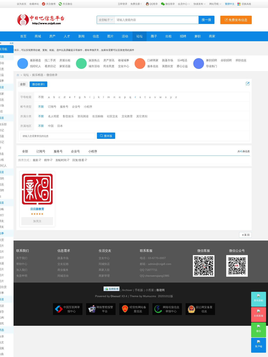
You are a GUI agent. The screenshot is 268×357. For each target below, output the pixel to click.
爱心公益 (182, 66)
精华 (47, 160)
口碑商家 (152, 60)
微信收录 (51, 74)
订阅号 (52, 106)
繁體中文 (229, 4)
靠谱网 (160, 290)
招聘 (183, 36)
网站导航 (214, 4)
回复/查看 (78, 160)
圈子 (154, 36)
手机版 (139, 290)
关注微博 (51, 4)
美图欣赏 (167, 66)
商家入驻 (104, 269)
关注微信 (67, 4)
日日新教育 (37, 209)
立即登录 (122, 4)
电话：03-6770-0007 (153, 258)
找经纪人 (35, 66)
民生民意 (108, 66)
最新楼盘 (35, 60)
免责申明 (21, 275)
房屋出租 (64, 60)
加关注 (37, 221)
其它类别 (141, 116)
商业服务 (62, 269)
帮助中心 (21, 263)
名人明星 (53, 116)
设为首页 (21, 4)
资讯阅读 (82, 116)
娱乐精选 (37, 74)
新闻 (81, 36)
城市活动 (94, 66)
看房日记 (50, 66)
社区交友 (112, 116)
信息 (96, 36)
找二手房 (50, 60)
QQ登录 (153, 4)
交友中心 (123, 66)
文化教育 (127, 116)
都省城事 (123, 60)
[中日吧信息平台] (40, 20)
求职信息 (240, 60)
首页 (23, 36)
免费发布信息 (237, 20)
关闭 (12, 43)
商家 (212, 36)
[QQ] (111, 290)
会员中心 (182, 4)
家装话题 (64, 66)
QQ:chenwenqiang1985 (154, 275)
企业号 (76, 106)
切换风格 (246, 4)
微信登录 (170, 4)
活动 (125, 36)
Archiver (127, 290)
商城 (38, 36)
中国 (51, 125)
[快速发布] (248, 84)
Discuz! (116, 296)
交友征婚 (62, 263)
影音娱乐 (68, 116)
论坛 (139, 36)
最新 (35, 160)
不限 (41, 97)
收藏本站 (34, 4)
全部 (23, 84)
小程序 (88, 106)
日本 (60, 125)
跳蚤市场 (167, 60)
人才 (67, 36)
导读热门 (211, 66)
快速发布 (198, 4)
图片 (110, 36)
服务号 (64, 106)
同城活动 (62, 275)
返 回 (247, 234)
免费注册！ (136, 4)
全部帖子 (104, 19)
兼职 (197, 36)
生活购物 (97, 116)
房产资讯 (108, 60)
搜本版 (108, 135)
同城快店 (104, 263)
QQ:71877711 (148, 269)
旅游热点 (94, 60)
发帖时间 (61, 160)
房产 (52, 36)
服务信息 (152, 66)
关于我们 (21, 258)
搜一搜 (206, 19)
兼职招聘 (211, 60)
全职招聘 (226, 60)
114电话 (182, 60)
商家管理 (104, 275)
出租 (168, 36)
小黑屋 (150, 290)
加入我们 (21, 269)
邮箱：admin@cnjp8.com (155, 263)
